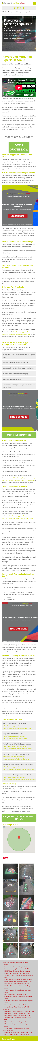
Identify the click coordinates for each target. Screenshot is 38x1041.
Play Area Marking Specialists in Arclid (15, 962)
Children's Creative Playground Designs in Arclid (18, 997)
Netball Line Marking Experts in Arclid (16, 973)
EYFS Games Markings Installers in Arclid (18, 979)
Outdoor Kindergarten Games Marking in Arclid (18, 987)
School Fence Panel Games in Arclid (16, 1007)
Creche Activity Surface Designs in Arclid (17, 990)
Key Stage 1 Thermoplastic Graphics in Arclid (19, 1011)
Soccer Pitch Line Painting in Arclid (15, 967)
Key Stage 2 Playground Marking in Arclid (18, 1013)
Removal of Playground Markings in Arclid (18, 1032)
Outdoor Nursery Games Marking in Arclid (18, 981)
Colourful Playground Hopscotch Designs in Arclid (18, 1002)
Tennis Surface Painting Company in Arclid (18, 975)
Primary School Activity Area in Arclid (16, 984)
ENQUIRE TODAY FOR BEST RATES (19, 817)
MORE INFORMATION (19, 435)
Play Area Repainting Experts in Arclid (16, 1034)
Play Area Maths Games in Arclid (15, 994)
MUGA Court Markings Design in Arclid (17, 971)
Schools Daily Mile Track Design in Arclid (17, 1017)
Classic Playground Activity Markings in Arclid (19, 1005)
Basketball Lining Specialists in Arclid (16, 969)
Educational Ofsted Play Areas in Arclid (17, 1015)
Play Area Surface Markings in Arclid (16, 1022)
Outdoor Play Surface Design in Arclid (16, 1028)
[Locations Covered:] (2, 3)
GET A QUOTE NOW (19, 147)
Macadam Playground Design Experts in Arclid (17, 1025)
